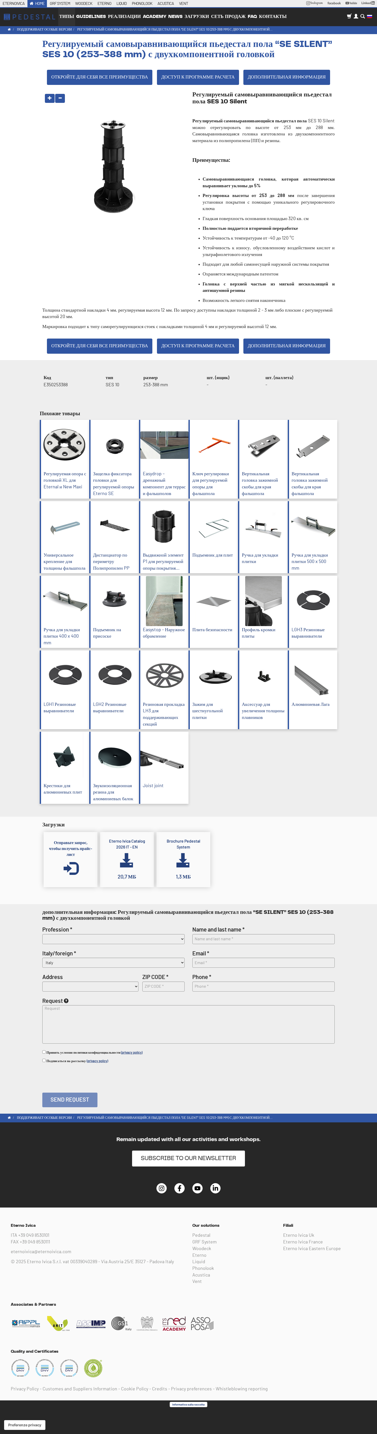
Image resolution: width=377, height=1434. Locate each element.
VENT (183, 4)
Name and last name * (218, 930)
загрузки (197, 16)
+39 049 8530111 (35, 1242)
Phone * (201, 977)
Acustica (201, 1275)
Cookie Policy (134, 1389)
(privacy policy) (131, 1052)
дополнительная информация (287, 77)
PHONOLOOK (142, 4)
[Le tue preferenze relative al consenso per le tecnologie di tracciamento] (24, 1425)
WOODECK (83, 4)
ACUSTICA (165, 4)
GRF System (204, 1242)
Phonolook (203, 1268)
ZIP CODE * (155, 977)
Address (52, 977)
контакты (273, 16)
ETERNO (104, 4)
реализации (124, 16)
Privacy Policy (25, 1389)
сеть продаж (228, 16)
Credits (159, 1389)
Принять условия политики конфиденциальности (94, 1052)
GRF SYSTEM (60, 4)
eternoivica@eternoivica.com (41, 1252)
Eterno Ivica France (303, 1242)
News (175, 16)
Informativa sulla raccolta (188, 1404)
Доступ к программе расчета (198, 77)
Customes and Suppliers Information (80, 1389)
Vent (197, 1281)
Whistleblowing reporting (242, 1389)
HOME (40, 4)
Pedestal (201, 1235)
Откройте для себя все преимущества (99, 77)
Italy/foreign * (59, 953)
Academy (154, 16)
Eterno (199, 1255)
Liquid (198, 1262)
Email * (200, 953)
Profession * (57, 930)
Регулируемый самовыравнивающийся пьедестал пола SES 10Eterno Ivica (29, 17)
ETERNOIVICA (14, 4)
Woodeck (201, 1249)
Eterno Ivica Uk (298, 1235)
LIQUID (121, 4)
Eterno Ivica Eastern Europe (312, 1249)
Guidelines (91, 16)
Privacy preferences (191, 1389)
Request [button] (52, 1001)
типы (66, 16)
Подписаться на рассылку (77, 1061)
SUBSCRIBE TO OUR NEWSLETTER (188, 1158)
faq (252, 16)
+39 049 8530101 (33, 1235)
